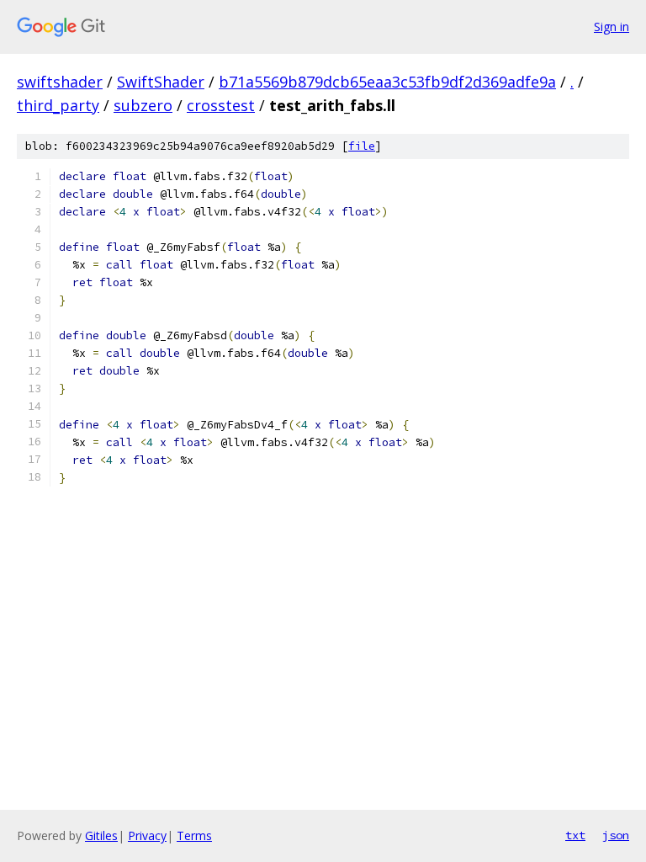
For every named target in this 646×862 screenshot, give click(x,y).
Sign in (611, 27)
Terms (194, 835)
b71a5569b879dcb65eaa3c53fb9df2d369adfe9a (387, 82)
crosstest (221, 105)
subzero (143, 105)
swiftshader (60, 82)
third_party (58, 105)
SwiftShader (160, 82)
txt (575, 835)
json (615, 835)
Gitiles (101, 835)
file (361, 146)
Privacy (147, 835)
